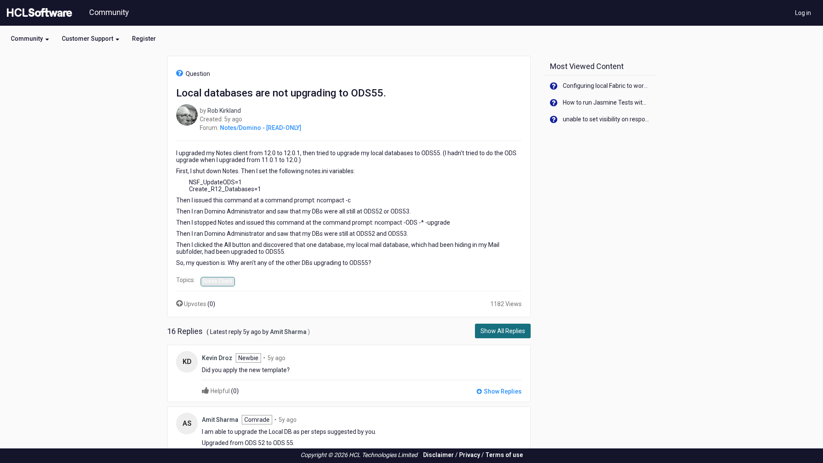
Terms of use (504, 454)
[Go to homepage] (37, 13)
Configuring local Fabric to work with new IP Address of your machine (606, 85)
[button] (29, 38)
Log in (803, 12)
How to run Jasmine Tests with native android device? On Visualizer (606, 102)
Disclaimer (438, 454)
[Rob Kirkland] (187, 114)
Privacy (469, 454)
